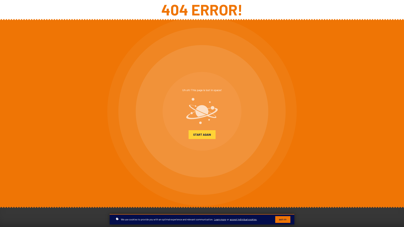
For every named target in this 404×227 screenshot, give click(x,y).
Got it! (283, 219)
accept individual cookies (243, 219)
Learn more (220, 219)
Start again (202, 134)
